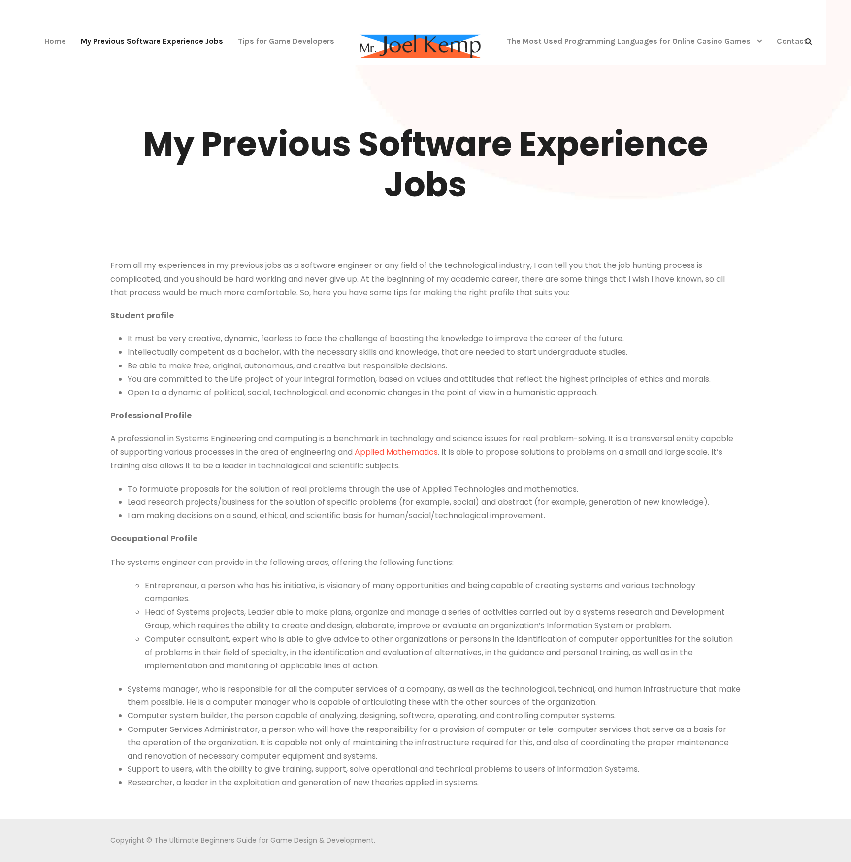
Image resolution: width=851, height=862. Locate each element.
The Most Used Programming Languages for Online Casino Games (629, 41)
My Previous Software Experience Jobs (152, 41)
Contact (792, 41)
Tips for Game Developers (286, 41)
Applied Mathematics (396, 452)
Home (55, 41)
